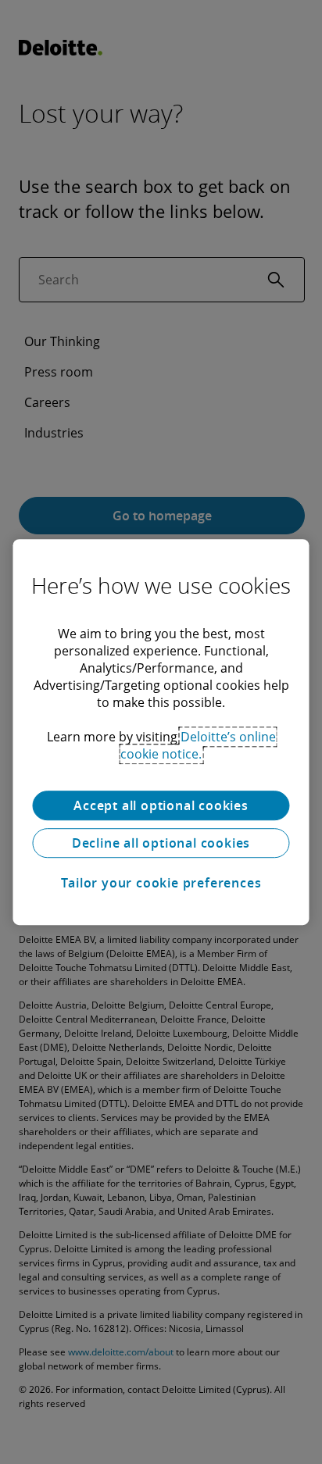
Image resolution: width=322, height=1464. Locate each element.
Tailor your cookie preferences (161, 882)
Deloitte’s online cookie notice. (198, 745)
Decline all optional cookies (161, 843)
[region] (161, 732)
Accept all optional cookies (161, 805)
